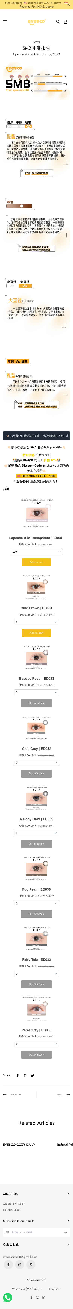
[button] (65, 21)
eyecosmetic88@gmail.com (20, 1257)
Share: (7, 1075)
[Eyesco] (36, 21)
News (36, 42)
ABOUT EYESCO (14, 1204)
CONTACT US (12, 1210)
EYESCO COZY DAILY (19, 1144)
